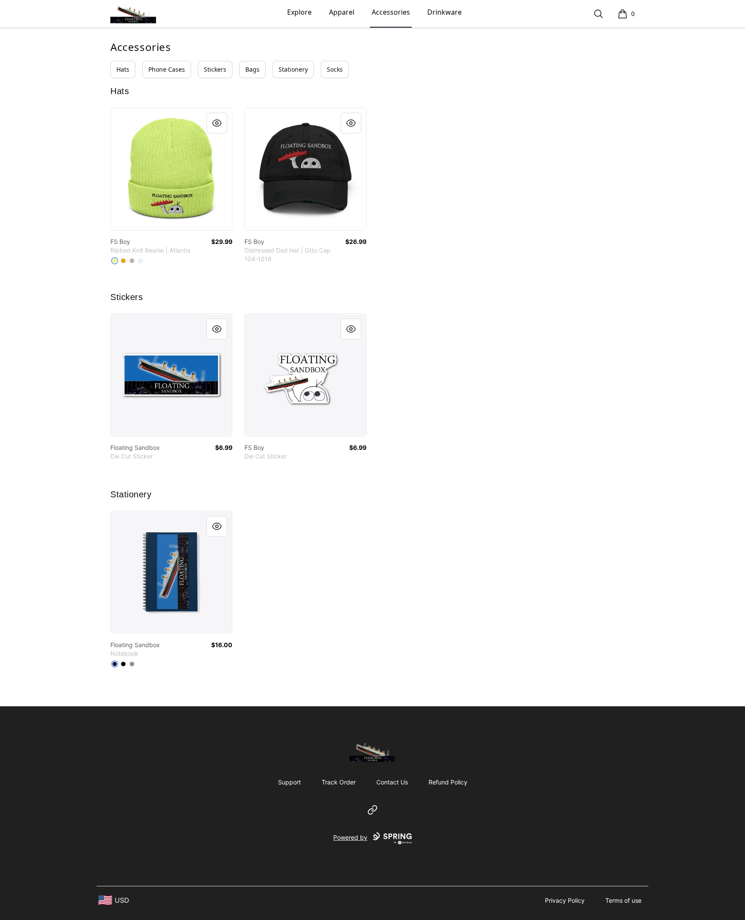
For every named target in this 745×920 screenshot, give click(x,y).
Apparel (341, 12)
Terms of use (623, 900)
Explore (299, 12)
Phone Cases (166, 69)
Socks (335, 69)
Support (289, 782)
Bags (252, 69)
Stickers (215, 69)
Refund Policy (448, 782)
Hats (122, 69)
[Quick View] (217, 123)
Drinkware (444, 12)
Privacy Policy (565, 900)
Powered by (350, 837)
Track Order (339, 782)
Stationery (293, 69)
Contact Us (392, 782)
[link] (171, 169)
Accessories (391, 12)
